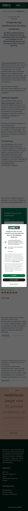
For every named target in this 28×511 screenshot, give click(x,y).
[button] (14, 251)
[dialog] (14, 255)
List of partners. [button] (16, 261)
